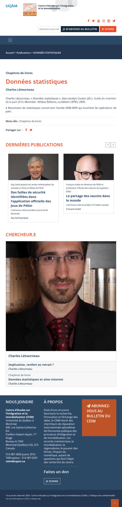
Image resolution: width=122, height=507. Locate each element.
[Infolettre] (113, 21)
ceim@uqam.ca (15, 461)
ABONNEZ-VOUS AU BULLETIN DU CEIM (98, 413)
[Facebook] (88, 21)
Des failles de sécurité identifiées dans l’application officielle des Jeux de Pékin (31, 199)
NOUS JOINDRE (19, 401)
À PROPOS (53, 401)
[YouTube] (98, 21)
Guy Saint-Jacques (19, 217)
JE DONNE (108, 29)
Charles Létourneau (20, 89)
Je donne (52, 481)
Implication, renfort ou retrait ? (31, 365)
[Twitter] (93, 21)
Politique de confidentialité (102, 495)
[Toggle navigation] (10, 40)
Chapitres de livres (19, 73)
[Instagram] (103, 21)
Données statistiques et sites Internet (35, 379)
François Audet (73, 209)
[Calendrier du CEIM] (108, 21)
